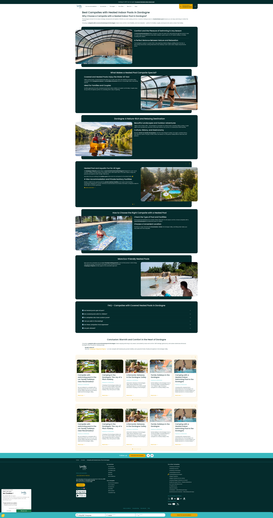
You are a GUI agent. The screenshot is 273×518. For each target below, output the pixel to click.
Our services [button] (103, 6)
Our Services (111, 486)
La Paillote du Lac (173, 486)
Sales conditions (127, 508)
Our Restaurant (111, 468)
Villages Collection (173, 476)
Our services (111, 466)
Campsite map (111, 492)
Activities (110, 472)
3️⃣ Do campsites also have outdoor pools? (96, 317)
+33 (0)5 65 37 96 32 (187, 7)
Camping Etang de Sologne (175, 474)
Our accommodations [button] (91, 6)
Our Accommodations (113, 482)
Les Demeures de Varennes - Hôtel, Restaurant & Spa (181, 491)
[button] (195, 6)
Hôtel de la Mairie (173, 488)
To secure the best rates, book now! (144, 2)
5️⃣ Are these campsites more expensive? (95, 324)
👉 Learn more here (89, 187)
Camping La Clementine (175, 470)
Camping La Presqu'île (174, 466)
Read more (80, 395)
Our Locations (111, 484)
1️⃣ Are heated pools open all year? (93, 310)
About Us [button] (129, 6)
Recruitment (143, 508)
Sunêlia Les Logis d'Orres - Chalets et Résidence (180, 482)
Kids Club (110, 474)
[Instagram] (152, 455)
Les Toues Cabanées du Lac (175, 484)
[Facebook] (148, 455)
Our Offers (110, 488)
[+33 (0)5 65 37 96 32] (180, 6)
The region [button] (112, 6)
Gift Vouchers (111, 490)
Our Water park (111, 470)
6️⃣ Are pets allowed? (88, 328)
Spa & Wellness (111, 476)
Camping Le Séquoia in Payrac (98, 349)
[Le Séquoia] (80, 6)
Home (77, 460)
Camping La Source (173, 468)
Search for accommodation (184, 515)
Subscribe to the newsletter (137, 455)
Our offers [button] (121, 6)
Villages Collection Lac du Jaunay (177, 478)
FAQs (136, 6)
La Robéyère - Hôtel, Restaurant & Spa (178, 489)
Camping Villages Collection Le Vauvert (178, 480)
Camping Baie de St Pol (174, 472)
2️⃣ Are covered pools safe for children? (94, 314)
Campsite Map (135, 508)
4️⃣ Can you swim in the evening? (92, 321)
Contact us (80, 485)
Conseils (83, 460)
